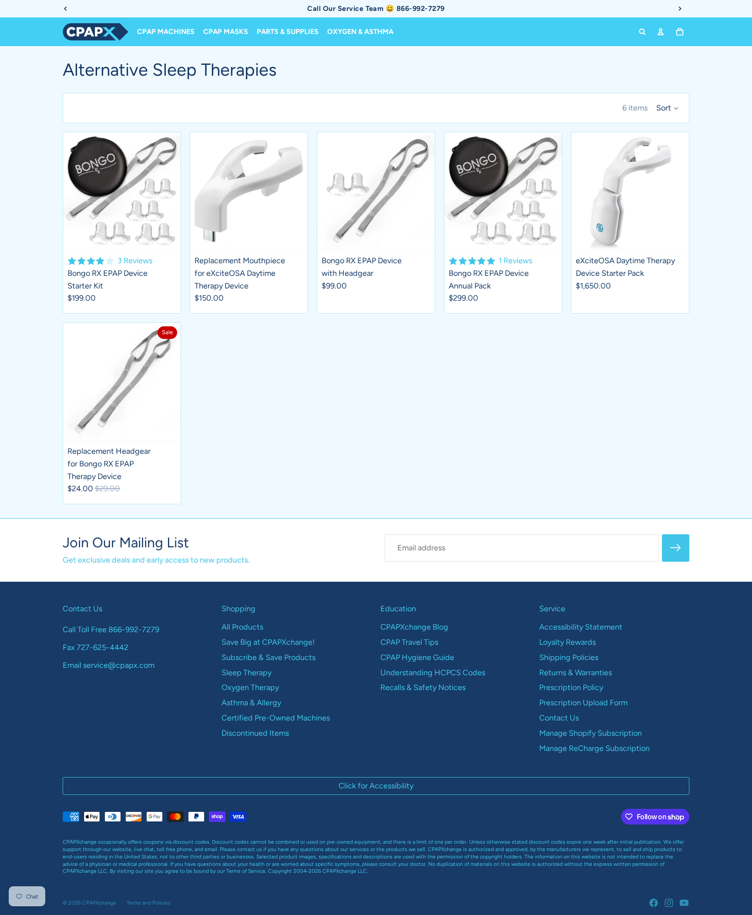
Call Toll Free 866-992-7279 (111, 629)
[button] (667, 108)
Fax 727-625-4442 (95, 647)
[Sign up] (675, 548)
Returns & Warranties (575, 672)
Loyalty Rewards (567, 642)
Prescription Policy (571, 687)
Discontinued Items (255, 733)
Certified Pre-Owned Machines (276, 718)
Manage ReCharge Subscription (594, 748)
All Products (242, 627)
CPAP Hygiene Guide (417, 657)
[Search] (642, 31)
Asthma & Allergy (251, 702)
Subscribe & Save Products (269, 657)
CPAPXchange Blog (414, 627)
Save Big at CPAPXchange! (268, 642)
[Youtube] (684, 903)
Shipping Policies (568, 657)
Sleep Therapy (247, 672)
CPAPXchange (99, 903)
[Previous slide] (76, 191)
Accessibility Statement (580, 627)
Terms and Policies (149, 903)
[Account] (660, 31)
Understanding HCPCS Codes (432, 672)
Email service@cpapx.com (108, 665)
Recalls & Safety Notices (423, 687)
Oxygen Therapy (250, 687)
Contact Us (559, 718)
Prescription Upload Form (583, 702)
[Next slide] (167, 191)
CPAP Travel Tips (409, 642)
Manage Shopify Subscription (590, 733)
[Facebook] (653, 903)
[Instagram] (669, 903)
